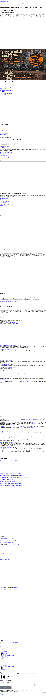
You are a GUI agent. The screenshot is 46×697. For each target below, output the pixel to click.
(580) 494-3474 (8, 353)
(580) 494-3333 (15, 471)
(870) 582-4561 (15, 323)
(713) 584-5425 (33, 673)
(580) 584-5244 (15, 540)
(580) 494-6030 (12, 360)
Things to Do (4, 651)
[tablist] (23, 37)
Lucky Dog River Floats (4, 201)
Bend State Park (3, 131)
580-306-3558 (2, 379)
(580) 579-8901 (14, 460)
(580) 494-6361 (11, 364)
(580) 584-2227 (3, 208)
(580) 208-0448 (21, 473)
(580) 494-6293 (13, 479)
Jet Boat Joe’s (2, 469)
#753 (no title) (5, 657)
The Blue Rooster (3, 364)
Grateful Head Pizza (4, 360)
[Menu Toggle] (23, 3)
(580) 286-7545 (12, 589)
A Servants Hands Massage (5, 475)
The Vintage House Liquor (5, 555)
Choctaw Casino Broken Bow (5, 642)
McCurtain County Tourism (36, 690)
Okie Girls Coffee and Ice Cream (6, 442)
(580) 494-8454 (3, 212)
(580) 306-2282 (3, 153)
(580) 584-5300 (12, 553)
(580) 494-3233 (3, 147)
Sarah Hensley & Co (4, 546)
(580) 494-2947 (17, 462)
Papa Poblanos (3, 431)
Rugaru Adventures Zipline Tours (6, 462)
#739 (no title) (5, 656)
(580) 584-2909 (3, 202)
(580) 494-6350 (9, 357)
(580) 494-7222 (10, 349)
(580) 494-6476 (16, 544)
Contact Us (4, 653)
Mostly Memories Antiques (5, 538)
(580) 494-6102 (3, 88)
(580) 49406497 (3, 94)
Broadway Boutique (4, 553)
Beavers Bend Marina (4, 198)
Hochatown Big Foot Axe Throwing (7, 483)
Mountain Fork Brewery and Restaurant (7, 345)
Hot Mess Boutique (3, 548)
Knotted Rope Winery (4, 155)
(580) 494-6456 (17, 587)
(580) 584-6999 (11, 542)
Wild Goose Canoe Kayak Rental (6, 207)
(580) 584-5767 (14, 538)
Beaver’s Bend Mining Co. (5, 481)
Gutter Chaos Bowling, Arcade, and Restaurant (9, 485)
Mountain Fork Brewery (4, 146)
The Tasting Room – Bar (4, 157)
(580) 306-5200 (26, 673)
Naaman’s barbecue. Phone (5, 367)
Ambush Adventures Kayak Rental (6, 204)
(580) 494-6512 (17, 464)
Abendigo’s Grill (3, 349)
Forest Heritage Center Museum (6, 93)
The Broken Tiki (3, 211)
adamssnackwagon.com (31, 427)
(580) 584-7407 (12, 550)
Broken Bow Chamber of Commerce (22, 690)
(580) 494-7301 (14, 434)
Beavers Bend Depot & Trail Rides (6, 90)
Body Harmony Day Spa (4, 473)
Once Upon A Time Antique (5, 540)
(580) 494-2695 (22, 485)
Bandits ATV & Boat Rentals (5, 471)
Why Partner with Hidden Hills (8, 655)
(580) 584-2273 (3, 205)
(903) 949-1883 (13, 447)
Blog (3, 652)
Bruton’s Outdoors (3, 557)
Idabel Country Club (4, 589)
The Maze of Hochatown (5, 479)
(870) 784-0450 (12, 467)
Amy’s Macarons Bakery (4, 447)
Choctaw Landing (29, 419)
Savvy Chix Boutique (4, 550)
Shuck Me (2, 353)
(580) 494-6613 (3, 91)
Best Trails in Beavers (4, 133)
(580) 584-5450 (15, 642)
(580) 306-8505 (9, 469)
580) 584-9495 (9, 431)
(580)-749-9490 (8, 559)
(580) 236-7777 (13, 473)
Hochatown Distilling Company (6, 152)
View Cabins (4, 654)
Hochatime (2, 559)
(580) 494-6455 (3, 199)
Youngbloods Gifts (3, 542)
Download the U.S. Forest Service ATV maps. (9, 301)
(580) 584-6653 (14, 555)
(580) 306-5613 (9, 321)
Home (3, 650)
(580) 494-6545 (16, 442)
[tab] (23, 35)
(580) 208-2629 (11, 546)
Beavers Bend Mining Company (6, 87)
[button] (23, 377)
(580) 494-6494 (11, 557)
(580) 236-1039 (12, 322)
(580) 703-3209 (21, 475)
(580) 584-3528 (11, 548)
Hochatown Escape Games (5, 460)
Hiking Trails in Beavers (4, 130)
